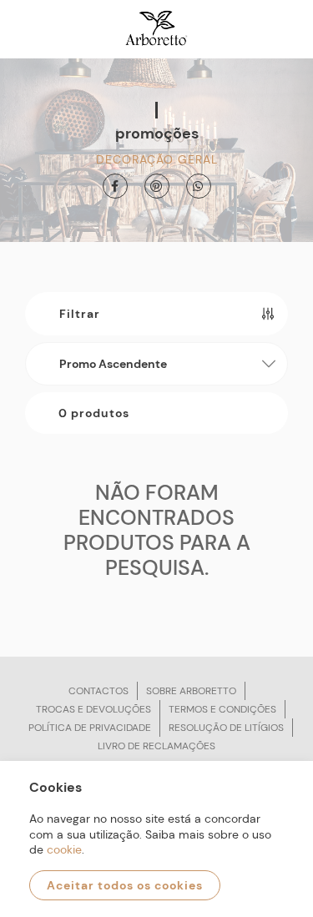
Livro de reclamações (156, 746)
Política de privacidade (89, 727)
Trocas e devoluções (93, 709)
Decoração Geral (157, 159)
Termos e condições (222, 709)
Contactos (98, 691)
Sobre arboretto (191, 691)
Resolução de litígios (226, 727)
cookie (64, 849)
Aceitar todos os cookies (125, 885)
